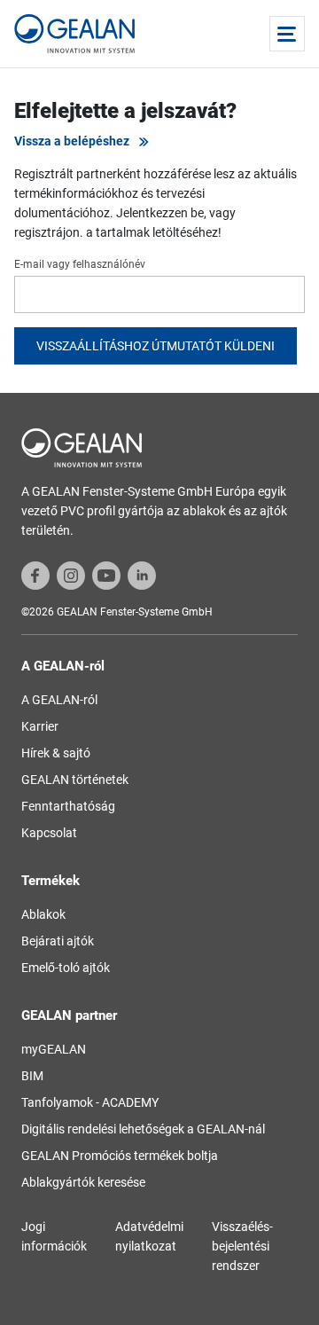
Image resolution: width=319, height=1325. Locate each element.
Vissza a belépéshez (71, 141)
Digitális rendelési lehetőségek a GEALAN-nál (143, 1129)
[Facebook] (35, 575)
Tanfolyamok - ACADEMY (90, 1102)
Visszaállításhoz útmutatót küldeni (155, 346)
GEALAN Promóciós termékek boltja (119, 1156)
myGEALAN (53, 1049)
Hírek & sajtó (55, 753)
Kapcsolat (49, 833)
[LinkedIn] (142, 575)
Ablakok (43, 914)
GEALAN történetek (74, 779)
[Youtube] (106, 575)
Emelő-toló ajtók (65, 967)
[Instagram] (71, 575)
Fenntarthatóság (68, 806)
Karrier (39, 726)
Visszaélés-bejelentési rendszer (242, 1246)
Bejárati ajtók (57, 941)
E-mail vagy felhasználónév (79, 264)
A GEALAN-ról (59, 700)
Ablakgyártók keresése (83, 1182)
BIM (32, 1076)
